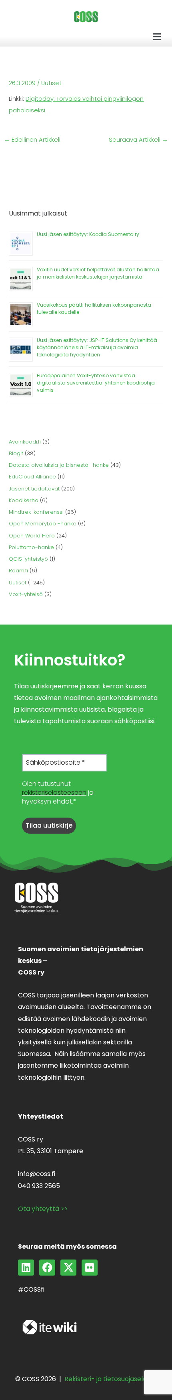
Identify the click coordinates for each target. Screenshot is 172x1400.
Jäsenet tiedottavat (34, 488)
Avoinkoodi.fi (25, 442)
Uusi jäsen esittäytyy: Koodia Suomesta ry (88, 234)
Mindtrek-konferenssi (36, 512)
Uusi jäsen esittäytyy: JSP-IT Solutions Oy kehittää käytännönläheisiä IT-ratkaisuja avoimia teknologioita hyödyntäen (97, 347)
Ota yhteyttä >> (43, 1208)
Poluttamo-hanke (31, 547)
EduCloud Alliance (32, 476)
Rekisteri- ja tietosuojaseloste (110, 1379)
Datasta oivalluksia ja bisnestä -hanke (59, 465)
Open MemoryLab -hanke (42, 523)
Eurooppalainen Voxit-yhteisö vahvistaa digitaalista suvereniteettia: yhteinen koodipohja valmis (96, 382)
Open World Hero (32, 535)
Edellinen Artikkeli (32, 140)
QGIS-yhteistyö (28, 559)
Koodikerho (23, 500)
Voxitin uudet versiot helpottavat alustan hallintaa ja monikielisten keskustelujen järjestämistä (98, 273)
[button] (157, 37)
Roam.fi (18, 570)
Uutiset (51, 83)
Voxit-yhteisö (26, 594)
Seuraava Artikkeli (138, 140)
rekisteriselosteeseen (54, 792)
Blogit (16, 453)
